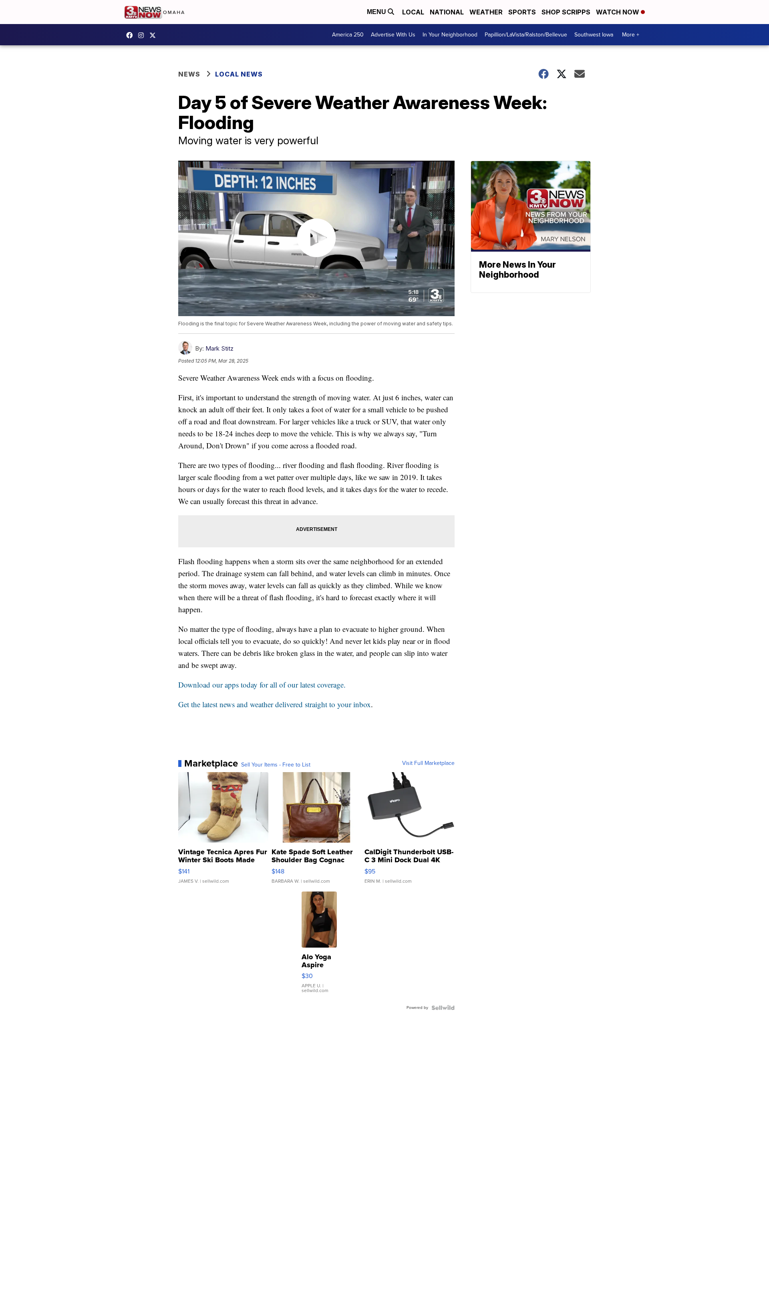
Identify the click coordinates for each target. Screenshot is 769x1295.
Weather (486, 12)
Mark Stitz (219, 348)
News (189, 74)
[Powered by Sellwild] (443, 1008)
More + (630, 34)
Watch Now (618, 12)
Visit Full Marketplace (428, 763)
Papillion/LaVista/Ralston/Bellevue (526, 34)
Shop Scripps (566, 12)
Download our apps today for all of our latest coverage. (262, 685)
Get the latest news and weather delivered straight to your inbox (274, 704)
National (447, 12)
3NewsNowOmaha (154, 35)
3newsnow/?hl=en (143, 35)
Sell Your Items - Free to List (275, 765)
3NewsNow (131, 35)
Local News (239, 74)
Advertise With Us (393, 34)
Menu (377, 11)
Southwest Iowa (593, 34)
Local (413, 12)
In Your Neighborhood (450, 34)
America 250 (348, 34)
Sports (522, 12)
